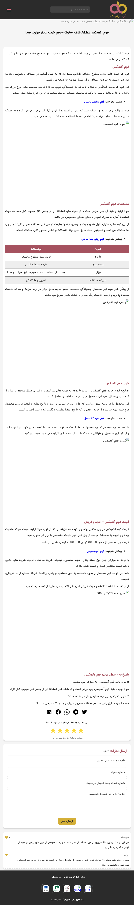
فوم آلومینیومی (96, 551)
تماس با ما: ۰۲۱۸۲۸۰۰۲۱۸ (74, 877)
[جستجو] (51, 9)
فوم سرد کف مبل (94, 418)
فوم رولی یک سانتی (93, 239)
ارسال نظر (67, 821)
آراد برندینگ (57, 877)
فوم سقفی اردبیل (94, 102)
